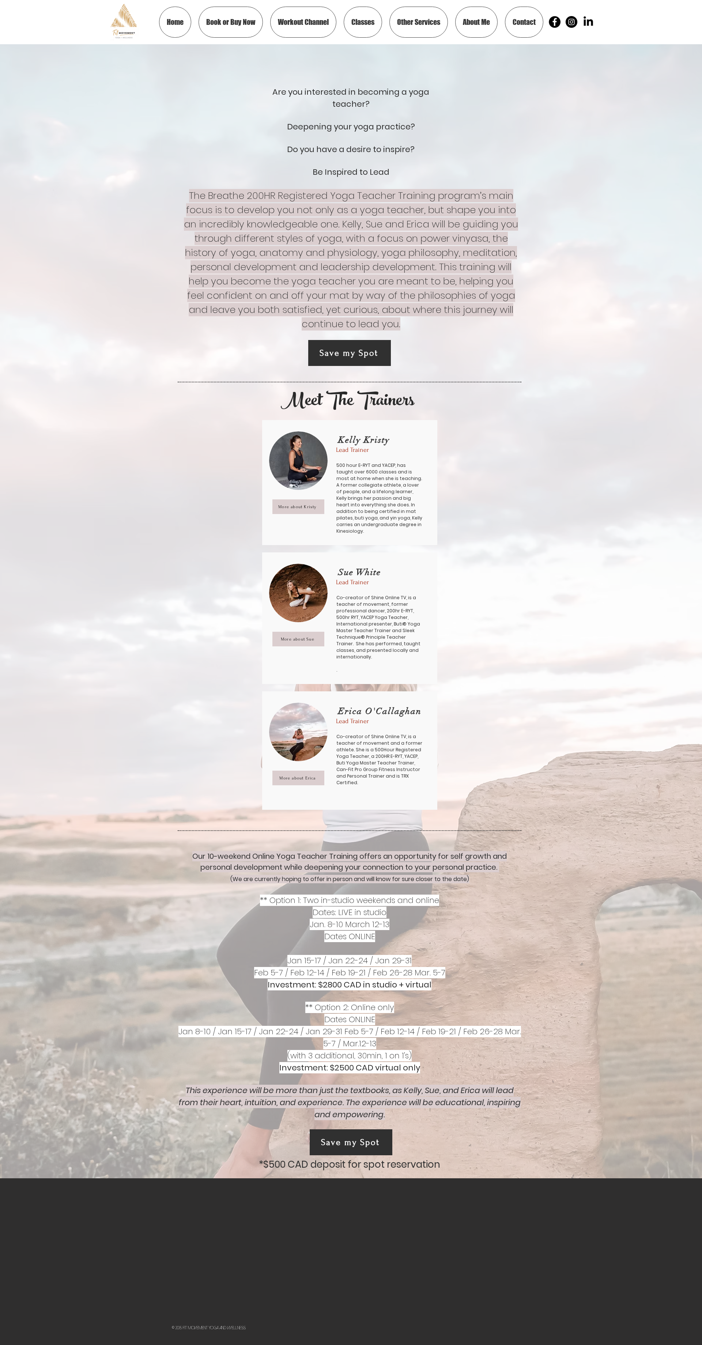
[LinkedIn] (588, 22)
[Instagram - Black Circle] (571, 22)
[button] (363, 22)
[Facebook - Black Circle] (555, 22)
